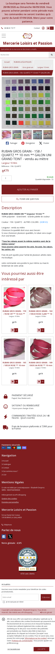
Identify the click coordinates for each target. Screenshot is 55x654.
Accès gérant (47, 612)
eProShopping (26, 612)
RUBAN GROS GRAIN (10, 67)
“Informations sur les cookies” (36, 638)
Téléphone (7, 525)
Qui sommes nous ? (10, 471)
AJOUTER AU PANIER (27, 189)
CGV (4, 475)
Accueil (7, 62)
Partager (13, 143)
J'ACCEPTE (41, 649)
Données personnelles (10, 502)
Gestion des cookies (9, 498)
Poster (46, 143)
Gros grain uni (28, 67)
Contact (37, 28)
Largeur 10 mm (43, 67)
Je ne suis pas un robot (14, 602)
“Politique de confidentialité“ (22, 641)
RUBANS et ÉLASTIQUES (22, 62)
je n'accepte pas (14, 649)
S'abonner (46, 597)
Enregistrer (30, 143)
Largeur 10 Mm (9, 163)
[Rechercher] (52, 55)
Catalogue (7, 464)
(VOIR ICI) (44, 222)
